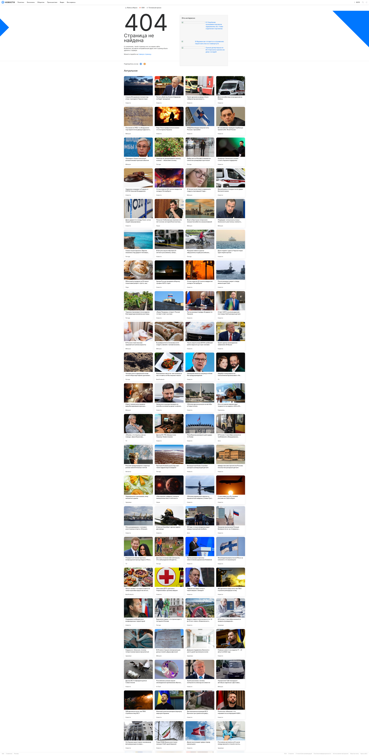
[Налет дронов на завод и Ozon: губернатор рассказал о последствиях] (199, 90)
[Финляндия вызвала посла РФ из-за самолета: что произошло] (230, 551)
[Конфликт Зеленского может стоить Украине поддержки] (230, 152)
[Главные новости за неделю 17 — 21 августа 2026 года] (230, 643)
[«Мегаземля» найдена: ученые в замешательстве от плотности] (169, 489)
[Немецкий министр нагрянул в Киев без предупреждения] (199, 367)
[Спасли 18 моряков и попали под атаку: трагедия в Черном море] (138, 90)
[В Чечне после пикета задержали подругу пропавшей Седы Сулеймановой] (199, 182)
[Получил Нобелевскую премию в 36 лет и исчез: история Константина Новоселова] (169, 213)
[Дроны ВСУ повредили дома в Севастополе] (138, 674)
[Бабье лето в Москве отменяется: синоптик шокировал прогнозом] (199, 152)
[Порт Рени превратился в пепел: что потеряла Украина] (169, 121)
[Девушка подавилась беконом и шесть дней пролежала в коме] (199, 643)
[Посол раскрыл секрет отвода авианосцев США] (230, 274)
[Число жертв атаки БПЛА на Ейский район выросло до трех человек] (199, 336)
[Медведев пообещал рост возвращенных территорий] (138, 612)
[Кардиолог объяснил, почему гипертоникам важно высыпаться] (138, 643)
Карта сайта (364, 753)
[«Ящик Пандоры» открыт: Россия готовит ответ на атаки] (169, 305)
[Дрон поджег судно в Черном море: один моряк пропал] (230, 244)
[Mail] (3, 2)
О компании (9, 753)
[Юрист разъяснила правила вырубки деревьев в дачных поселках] (138, 397)
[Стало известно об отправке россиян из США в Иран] (230, 489)
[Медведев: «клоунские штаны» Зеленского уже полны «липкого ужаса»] (230, 213)
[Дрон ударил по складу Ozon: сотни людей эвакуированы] (138, 213)
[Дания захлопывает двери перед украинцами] (199, 735)
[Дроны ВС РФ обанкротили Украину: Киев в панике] (169, 428)
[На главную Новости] (9, 2)
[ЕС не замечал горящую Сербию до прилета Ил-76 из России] (230, 121)
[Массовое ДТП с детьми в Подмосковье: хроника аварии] (169, 582)
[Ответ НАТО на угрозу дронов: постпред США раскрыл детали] (230, 305)
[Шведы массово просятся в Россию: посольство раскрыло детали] (230, 459)
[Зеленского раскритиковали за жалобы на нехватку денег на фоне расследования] (169, 397)
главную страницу (144, 54)
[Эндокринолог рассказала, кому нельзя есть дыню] (138, 489)
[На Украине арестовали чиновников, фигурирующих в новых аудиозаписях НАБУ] (138, 735)
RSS (285, 753)
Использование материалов (340, 753)
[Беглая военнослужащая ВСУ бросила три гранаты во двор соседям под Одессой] (199, 704)
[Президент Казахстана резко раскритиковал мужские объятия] (138, 152)
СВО (143, 7)
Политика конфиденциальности (322, 753)
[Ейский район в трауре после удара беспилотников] (230, 182)
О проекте (291, 753)
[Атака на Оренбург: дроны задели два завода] (169, 520)
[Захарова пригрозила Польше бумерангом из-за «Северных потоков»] (230, 520)
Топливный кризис (155, 7)
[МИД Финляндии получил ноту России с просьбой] (199, 121)
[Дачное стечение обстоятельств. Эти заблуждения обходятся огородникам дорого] (169, 551)
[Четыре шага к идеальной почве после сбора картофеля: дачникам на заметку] (138, 367)
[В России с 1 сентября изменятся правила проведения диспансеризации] (230, 612)
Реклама (16, 753)
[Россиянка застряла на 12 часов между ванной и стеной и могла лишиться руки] (230, 735)
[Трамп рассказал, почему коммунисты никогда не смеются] (199, 674)
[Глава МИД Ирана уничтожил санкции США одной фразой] (169, 735)
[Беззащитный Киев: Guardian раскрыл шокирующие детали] (199, 459)
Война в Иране (132, 7)
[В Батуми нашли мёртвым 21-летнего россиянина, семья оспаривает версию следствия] (169, 244)
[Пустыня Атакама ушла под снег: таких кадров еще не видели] (169, 459)
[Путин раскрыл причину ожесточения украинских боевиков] (199, 551)
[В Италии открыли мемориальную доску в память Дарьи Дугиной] (169, 643)
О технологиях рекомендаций (304, 753)
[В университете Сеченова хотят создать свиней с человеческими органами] (169, 336)
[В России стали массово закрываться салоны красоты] (138, 336)
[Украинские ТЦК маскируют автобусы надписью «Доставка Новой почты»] (230, 674)
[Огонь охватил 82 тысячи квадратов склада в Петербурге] (169, 182)
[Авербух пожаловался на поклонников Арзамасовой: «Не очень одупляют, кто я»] (230, 367)
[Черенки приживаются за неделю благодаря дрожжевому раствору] (138, 305)
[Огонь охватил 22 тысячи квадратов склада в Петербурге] (199, 274)
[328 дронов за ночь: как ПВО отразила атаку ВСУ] (138, 704)
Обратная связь (354, 753)
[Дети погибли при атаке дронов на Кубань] (230, 90)
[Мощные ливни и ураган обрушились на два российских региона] (199, 244)
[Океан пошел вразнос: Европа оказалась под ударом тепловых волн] (138, 244)
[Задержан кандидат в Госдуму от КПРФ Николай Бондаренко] (138, 182)
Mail (3, 753)
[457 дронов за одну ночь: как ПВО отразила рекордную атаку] (230, 582)
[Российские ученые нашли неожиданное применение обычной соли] (169, 674)
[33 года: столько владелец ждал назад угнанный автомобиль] (199, 520)
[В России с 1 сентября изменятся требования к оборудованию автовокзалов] (230, 428)
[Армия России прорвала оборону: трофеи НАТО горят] (169, 274)
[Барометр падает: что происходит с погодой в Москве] (169, 612)
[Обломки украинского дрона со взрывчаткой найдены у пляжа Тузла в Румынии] (199, 489)
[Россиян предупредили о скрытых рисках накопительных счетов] (138, 459)
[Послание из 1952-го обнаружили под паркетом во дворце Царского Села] (138, 121)
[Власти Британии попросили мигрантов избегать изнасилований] (199, 213)
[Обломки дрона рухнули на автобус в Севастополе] (199, 397)
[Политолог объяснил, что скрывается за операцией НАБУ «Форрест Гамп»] (230, 704)
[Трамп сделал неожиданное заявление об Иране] (230, 336)
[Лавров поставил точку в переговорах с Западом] (199, 582)
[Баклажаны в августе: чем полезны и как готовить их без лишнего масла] (169, 367)
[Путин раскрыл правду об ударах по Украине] (199, 305)
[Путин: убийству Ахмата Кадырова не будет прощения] (169, 90)
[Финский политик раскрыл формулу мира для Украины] (169, 704)
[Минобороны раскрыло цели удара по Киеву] (199, 428)
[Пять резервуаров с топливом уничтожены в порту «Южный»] (138, 520)
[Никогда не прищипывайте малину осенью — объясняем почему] (169, 152)
